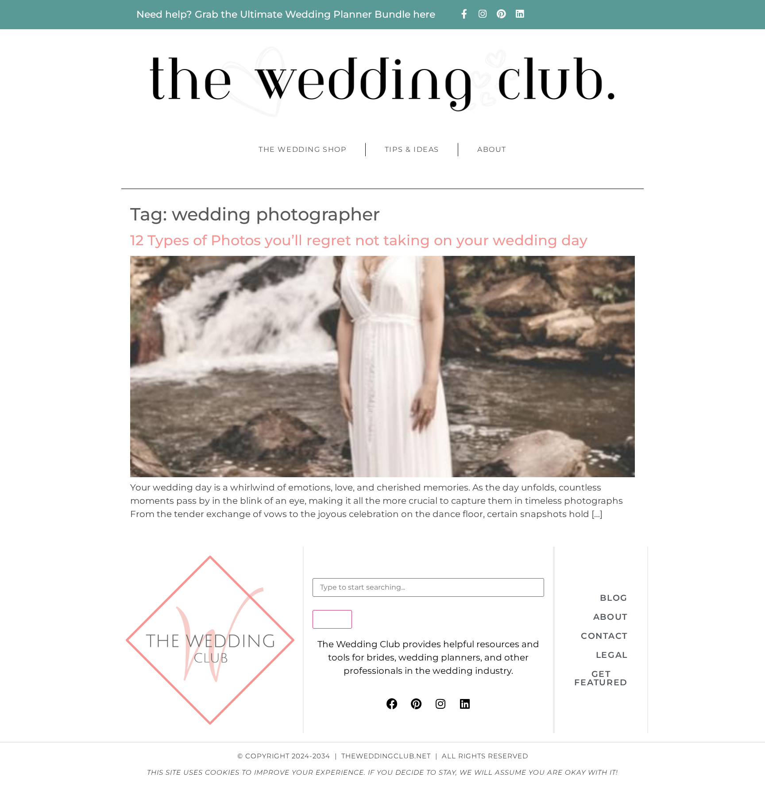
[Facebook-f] (464, 13)
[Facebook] (392, 704)
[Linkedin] (519, 13)
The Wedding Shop (303, 149)
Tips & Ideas (412, 149)
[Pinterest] (501, 13)
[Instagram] (482, 13)
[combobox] (428, 587)
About (491, 149)
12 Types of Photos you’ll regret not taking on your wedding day (358, 240)
